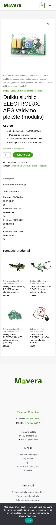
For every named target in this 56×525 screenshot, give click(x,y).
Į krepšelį (23, 155)
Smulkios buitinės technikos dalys (26, 76)
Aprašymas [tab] (8, 179)
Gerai (28, 520)
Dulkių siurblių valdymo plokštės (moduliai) (23, 91)
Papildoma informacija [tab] (14, 184)
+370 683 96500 (32, 423)
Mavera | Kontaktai (28, 412)
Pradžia (6, 76)
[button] (48, 24)
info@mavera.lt (33, 419)
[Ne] (52, 514)
